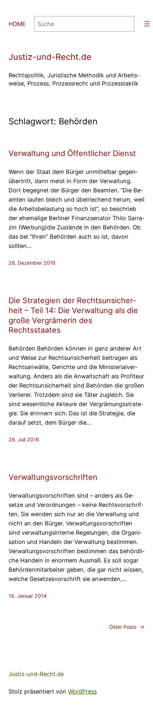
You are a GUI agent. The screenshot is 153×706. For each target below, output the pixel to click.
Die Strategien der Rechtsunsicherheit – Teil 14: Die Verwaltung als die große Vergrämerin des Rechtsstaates (73, 315)
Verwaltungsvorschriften (53, 477)
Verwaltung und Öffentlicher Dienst (72, 153)
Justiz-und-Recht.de (50, 57)
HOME (17, 23)
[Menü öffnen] (147, 24)
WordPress (82, 691)
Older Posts (126, 627)
